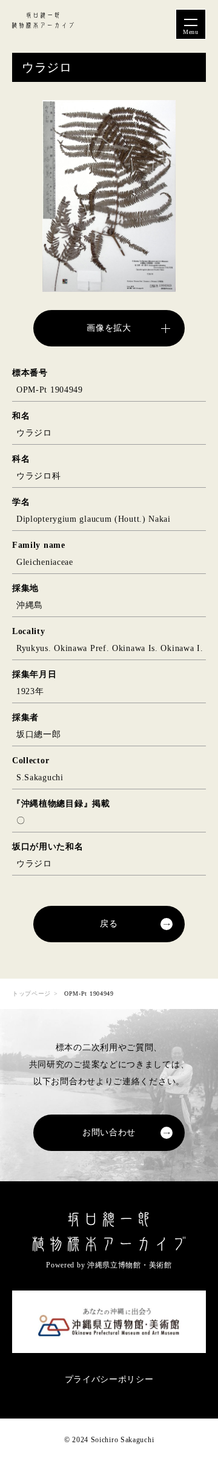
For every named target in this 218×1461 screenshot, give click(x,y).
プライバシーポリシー (109, 1379)
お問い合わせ (109, 1132)
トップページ (31, 993)
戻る (108, 923)
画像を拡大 (109, 327)
